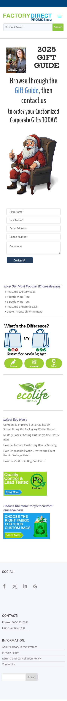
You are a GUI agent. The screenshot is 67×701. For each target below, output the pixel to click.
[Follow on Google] (37, 586)
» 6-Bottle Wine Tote (17, 301)
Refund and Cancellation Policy (21, 658)
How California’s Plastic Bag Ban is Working (30, 445)
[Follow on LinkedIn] (27, 586)
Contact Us (8, 664)
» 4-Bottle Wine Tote (17, 297)
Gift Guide (27, 90)
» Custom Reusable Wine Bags (23, 311)
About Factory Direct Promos (19, 647)
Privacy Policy (10, 652)
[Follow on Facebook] (6, 586)
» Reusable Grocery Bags (20, 291)
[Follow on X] (16, 586)
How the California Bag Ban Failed (24, 461)
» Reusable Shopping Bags (21, 306)
